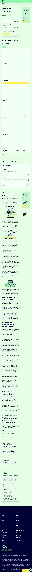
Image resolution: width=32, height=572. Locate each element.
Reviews (3, 540)
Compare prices (5, 34)
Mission (3, 515)
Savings (17, 513)
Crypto (17, 520)
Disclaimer (18, 533)
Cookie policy (18, 532)
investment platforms (5, 357)
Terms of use (18, 540)
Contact (3, 522)
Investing (17, 518)
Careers (3, 518)
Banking (17, 523)
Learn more (15, 464)
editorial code (12, 498)
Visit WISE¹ (24, 20)
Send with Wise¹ (16, 82)
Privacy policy (18, 538)
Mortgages (18, 515)
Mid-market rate (5, 31)
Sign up (24, 215)
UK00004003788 (4, 556)
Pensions (17, 517)
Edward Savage (8, 443)
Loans (17, 525)
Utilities (17, 526)
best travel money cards (13, 415)
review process (10, 496)
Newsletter (3, 538)
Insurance (18, 522)
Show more (4, 154)
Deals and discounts (5, 532)
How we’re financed (5, 535)
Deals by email (25, 570)
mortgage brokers (12, 356)
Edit (2, 44)
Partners (3, 520)
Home (3, 513)
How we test (18, 537)
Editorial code (18, 535)
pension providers (13, 357)
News (3, 537)
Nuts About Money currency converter (11, 198)
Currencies (3, 430)
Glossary (3, 533)
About (3, 517)
